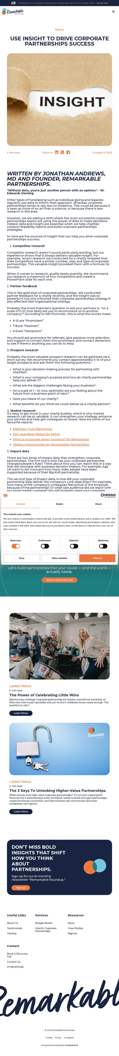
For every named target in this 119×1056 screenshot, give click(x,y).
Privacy (58, 1038)
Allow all (97, 558)
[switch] (45, 546)
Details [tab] (59, 504)
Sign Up (20, 887)
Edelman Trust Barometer (32, 429)
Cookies (49, 1038)
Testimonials (14, 928)
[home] (12, 11)
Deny (21, 558)
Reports (72, 933)
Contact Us (13, 961)
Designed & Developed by (60, 1045)
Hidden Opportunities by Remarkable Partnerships (51, 444)
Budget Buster (44, 923)
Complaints (69, 1038)
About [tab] (98, 504)
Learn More (21, 713)
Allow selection (59, 558)
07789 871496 (15, 967)
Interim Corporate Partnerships (45, 930)
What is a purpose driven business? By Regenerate (51, 439)
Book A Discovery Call (59, 580)
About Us (12, 923)
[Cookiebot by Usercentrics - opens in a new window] (103, 495)
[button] (113, 11)
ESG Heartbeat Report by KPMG (36, 434)
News (71, 923)
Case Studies (75, 928)
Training (11, 933)
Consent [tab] (20, 504)
